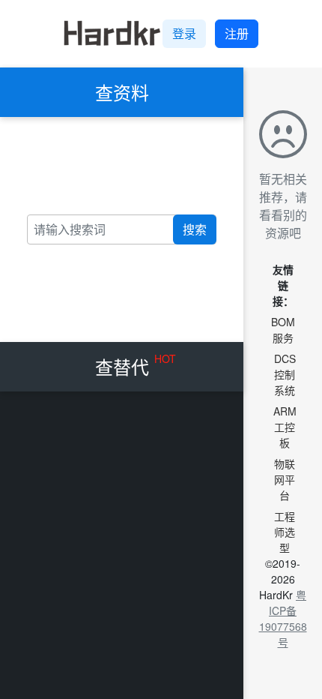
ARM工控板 (285, 427)
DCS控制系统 (285, 374)
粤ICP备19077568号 (283, 618)
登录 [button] (184, 33)
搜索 (195, 229)
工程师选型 (284, 531)
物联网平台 (284, 479)
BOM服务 (283, 329)
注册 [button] (237, 33)
